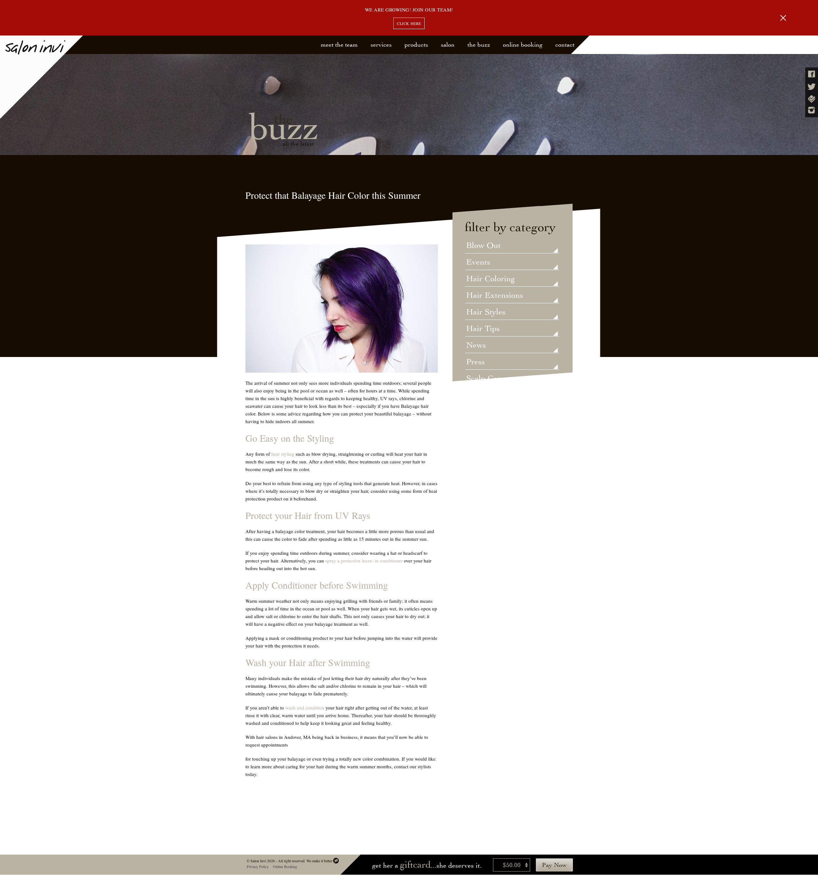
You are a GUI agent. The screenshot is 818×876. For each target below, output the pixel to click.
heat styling (282, 454)
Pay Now (554, 865)
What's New (487, 428)
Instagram (811, 110)
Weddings (483, 411)
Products (416, 44)
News (476, 345)
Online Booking (523, 44)
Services (381, 44)
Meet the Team (339, 44)
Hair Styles (485, 312)
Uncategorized (491, 395)
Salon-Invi (41, 77)
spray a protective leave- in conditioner (364, 560)
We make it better (319, 860)
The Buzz (478, 44)
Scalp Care (485, 378)
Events (478, 262)
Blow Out (483, 245)
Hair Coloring (490, 279)
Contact (565, 44)
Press (475, 362)
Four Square (811, 99)
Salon (448, 44)
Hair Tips (483, 328)
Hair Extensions (494, 295)
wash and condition (304, 707)
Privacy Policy (257, 866)
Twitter (811, 86)
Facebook (811, 74)
